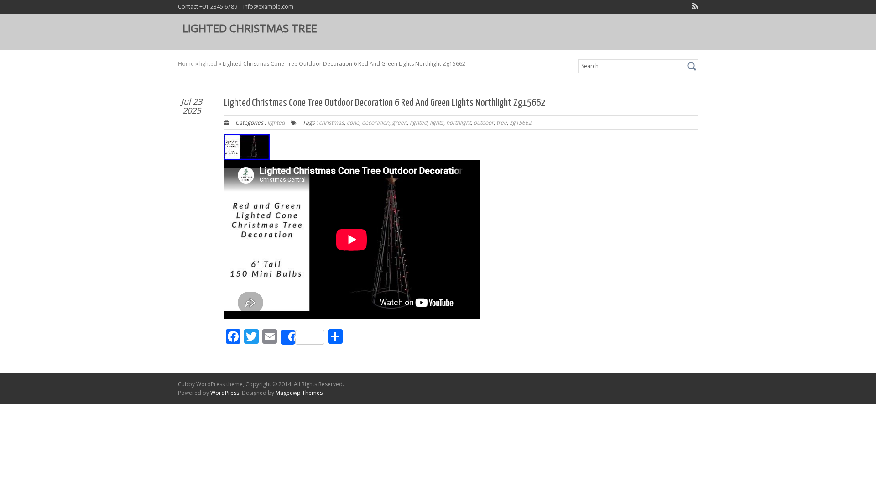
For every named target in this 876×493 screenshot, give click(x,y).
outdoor (484, 122)
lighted (208, 64)
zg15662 (521, 122)
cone (353, 122)
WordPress (224, 393)
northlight (458, 122)
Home (186, 64)
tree (501, 122)
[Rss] (693, 7)
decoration (375, 122)
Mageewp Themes (299, 393)
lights (436, 122)
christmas (331, 122)
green (399, 122)
